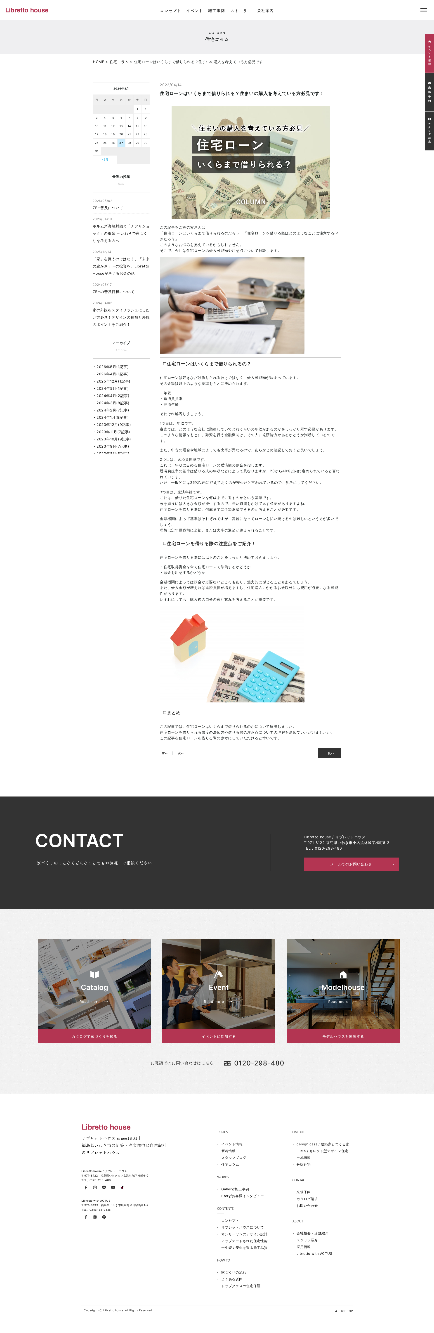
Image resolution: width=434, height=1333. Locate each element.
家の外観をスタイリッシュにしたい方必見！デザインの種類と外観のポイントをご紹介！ (121, 314)
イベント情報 (232, 1144)
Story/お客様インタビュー (242, 1196)
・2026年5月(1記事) (111, 366)
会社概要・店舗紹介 (313, 1233)
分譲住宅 (304, 1164)
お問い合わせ (307, 1205)
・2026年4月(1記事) (111, 374)
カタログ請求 (307, 1199)
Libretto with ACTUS (314, 1253)
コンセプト (230, 1220)
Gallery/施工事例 (235, 1189)
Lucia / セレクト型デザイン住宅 (322, 1151)
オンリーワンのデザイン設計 (244, 1234)
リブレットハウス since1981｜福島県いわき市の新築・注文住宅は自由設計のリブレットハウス (124, 1145)
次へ (181, 753)
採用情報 (304, 1247)
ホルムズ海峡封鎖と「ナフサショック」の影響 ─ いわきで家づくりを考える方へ (121, 230)
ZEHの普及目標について (114, 288)
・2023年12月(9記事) (112, 424)
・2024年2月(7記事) (111, 410)
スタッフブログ (233, 1158)
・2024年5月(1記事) (111, 388)
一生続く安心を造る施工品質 (244, 1248)
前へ (165, 753)
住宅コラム (230, 1164)
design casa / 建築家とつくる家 (323, 1144)
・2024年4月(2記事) (111, 395)
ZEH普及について (108, 204)
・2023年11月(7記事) (111, 432)
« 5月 (104, 159)
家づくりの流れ (233, 1272)
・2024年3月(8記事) (111, 403)
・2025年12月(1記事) (111, 381)
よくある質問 (232, 1279)
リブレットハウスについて (242, 1227)
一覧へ (330, 753)
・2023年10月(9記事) (112, 439)
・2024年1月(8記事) (111, 417)
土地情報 (304, 1158)
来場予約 (304, 1192)
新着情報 (228, 1151)
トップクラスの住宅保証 (240, 1286)
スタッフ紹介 (307, 1240)
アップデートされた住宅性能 (244, 1241)
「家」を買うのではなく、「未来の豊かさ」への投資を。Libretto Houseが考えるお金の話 (121, 263)
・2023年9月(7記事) (111, 446)
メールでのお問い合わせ (351, 864)
